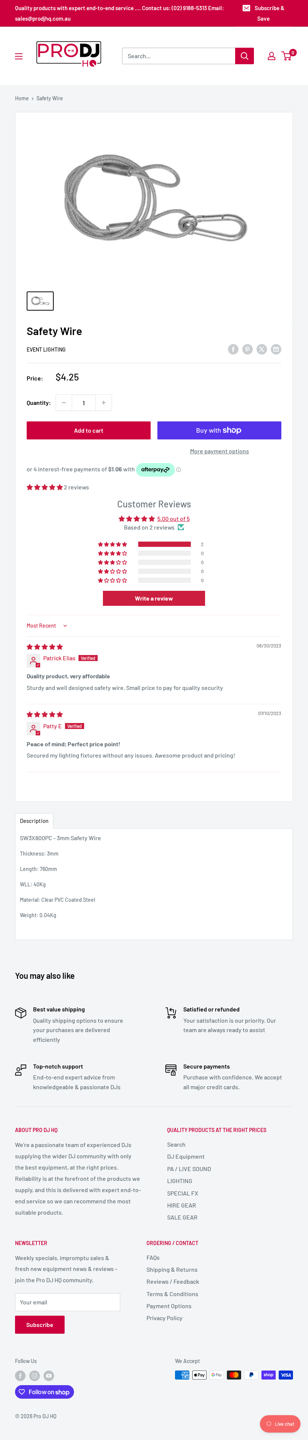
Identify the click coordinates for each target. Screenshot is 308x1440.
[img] (45, 646)
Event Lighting (46, 349)
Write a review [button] (154, 598)
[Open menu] (19, 56)
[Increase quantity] (104, 403)
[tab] (34, 821)
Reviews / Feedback (172, 1281)
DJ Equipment (186, 1156)
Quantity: (39, 402)
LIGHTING (179, 1180)
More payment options (219, 450)
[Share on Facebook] (233, 349)
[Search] (244, 56)
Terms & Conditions (172, 1293)
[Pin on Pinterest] (247, 349)
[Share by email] (276, 349)
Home (22, 98)
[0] (286, 55)
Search (176, 1144)
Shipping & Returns (172, 1269)
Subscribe (39, 1324)
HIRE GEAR (181, 1205)
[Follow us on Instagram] (34, 1376)
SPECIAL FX (182, 1193)
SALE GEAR (182, 1217)
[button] (45, 487)
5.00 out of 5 (173, 518)
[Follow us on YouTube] (49, 1376)
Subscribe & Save (269, 13)
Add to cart (88, 430)
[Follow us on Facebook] (20, 1376)
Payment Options (169, 1305)
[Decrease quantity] (64, 403)
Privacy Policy (164, 1317)
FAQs (153, 1257)
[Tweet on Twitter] (262, 349)
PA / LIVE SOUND (189, 1168)
